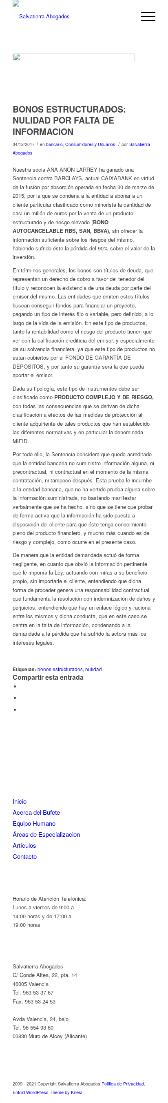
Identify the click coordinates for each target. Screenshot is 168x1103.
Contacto (25, 856)
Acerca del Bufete (36, 812)
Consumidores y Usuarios (90, 144)
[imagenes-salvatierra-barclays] (74, 76)
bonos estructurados (60, 669)
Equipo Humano (34, 823)
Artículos (24, 845)
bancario (54, 144)
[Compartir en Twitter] (23, 698)
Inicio (20, 801)
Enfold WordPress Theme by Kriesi (47, 1092)
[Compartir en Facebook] (23, 686)
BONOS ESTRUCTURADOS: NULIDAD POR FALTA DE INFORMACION (69, 120)
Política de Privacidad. (124, 1083)
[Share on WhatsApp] (23, 710)
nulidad (93, 669)
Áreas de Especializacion (46, 834)
